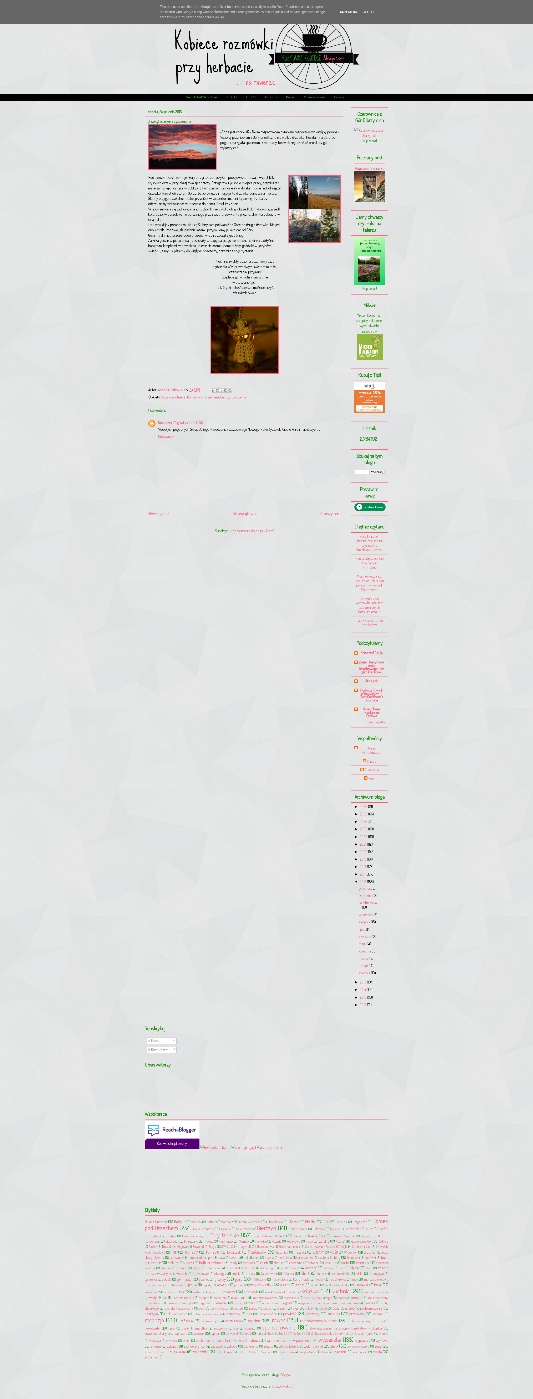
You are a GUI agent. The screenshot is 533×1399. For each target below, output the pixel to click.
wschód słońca (249, 1340)
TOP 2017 (191, 1252)
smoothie (201, 1328)
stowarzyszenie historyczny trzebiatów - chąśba (346, 1328)
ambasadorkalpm (201, 1257)
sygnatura (180, 1333)
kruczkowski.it (282, 1386)
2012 (363, 1004)
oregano (303, 1303)
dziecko (382, 1267)
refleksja (187, 1321)
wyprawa (361, 1340)
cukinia (165, 1268)
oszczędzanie (350, 1303)
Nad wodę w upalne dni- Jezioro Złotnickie (369, 563)
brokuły (173, 1262)
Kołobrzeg (152, 1241)
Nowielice (261, 1241)
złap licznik (225, 1352)
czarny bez (214, 1268)
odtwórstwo (270, 1303)
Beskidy (196, 1222)
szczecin (198, 1333)
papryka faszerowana (179, 1308)
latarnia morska (183, 1297)
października (368, 903)
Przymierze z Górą (362, 1241)
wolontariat (225, 1340)
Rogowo (182, 1246)
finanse (321, 1273)
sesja (171, 1328)
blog (337, 1257)
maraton (238, 1297)
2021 (363, 844)
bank (256, 1257)
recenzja (271, 97)
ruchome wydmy (359, 1321)
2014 (363, 989)
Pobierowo (293, 1241)
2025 (364, 814)
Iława (297, 1236)
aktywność (177, 1257)
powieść (289, 1313)
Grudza (369, 1229)
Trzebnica (282, 1252)
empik (236, 1273)
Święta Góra (286, 1352)
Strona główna (245, 513)
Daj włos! (341, 1222)
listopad (204, 1297)
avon (234, 1257)
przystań (378, 1314)
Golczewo (319, 1229)
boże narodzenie (173, 397)
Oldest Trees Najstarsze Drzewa (371, 712)
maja (362, 943)
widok (186, 1340)
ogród (287, 1303)
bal (246, 1257)
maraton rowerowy (265, 1297)
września (365, 914)
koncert (211, 1292)
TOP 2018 (212, 1252)
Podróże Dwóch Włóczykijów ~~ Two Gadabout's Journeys (371, 695)
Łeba (252, 1352)
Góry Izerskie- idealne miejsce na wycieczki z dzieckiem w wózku (370, 543)
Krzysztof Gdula (372, 653)
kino (182, 1292)
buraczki (188, 1262)
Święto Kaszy (307, 1352)
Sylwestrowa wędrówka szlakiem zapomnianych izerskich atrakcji (370, 605)
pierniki (281, 1308)
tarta (260, 1333)
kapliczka (343, 1285)
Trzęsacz (300, 1252)
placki (323, 1308)
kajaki (328, 1285)
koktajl (197, 1292)
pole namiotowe (176, 1314)
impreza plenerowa (376, 1279)
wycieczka (329, 1339)
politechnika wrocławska (207, 1314)
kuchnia (231, 97)
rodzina (254, 1320)
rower (290, 97)
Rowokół (198, 1246)
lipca (362, 929)
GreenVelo (336, 1229)
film (304, 1273)
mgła (328, 1297)
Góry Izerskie (224, 1235)
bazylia (269, 1257)
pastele (238, 1308)
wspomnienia (276, 1340)
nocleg (238, 1303)
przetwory (356, 1313)
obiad (251, 1303)
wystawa (382, 1340)
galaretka (151, 1279)
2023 (364, 829)
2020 (364, 851)
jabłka (192, 1285)
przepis (334, 1313)
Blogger (285, 1375)
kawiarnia (151, 1292)
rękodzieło (152, 1328)
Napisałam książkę (369, 168)
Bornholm (227, 1222)
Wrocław (350, 1252)
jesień (284, 1285)
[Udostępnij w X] (222, 390)
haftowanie (259, 1279)
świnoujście (360, 1352)
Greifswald (353, 1229)
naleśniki (221, 1303)
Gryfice (383, 1229)
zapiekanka (251, 1346)
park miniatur (219, 1308)
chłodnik (313, 1262)
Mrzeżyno (191, 1241)
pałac (253, 1308)
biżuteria (323, 1257)
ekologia (220, 1273)
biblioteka (285, 1257)
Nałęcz (209, 1241)
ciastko (329, 1262)
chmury (279, 1262)
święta (377, 1352)
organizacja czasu (325, 1303)
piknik (309, 1308)
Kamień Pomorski (343, 1236)
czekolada (232, 1268)
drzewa (328, 1268)
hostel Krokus (337, 1279)
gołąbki (166, 1279)
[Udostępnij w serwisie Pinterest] (230, 390)
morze (356, 1297)
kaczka (314, 1285)
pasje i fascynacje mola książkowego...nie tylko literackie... (371, 667)
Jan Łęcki (371, 681)
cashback (249, 1262)
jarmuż (238, 1285)
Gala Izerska (244, 1229)
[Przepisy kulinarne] (370, 358)
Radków (383, 1241)
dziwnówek (202, 1273)
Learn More (346, 12)
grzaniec (203, 1279)
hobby (319, 1279)
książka (309, 1291)
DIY (326, 1221)
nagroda (204, 1303)
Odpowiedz (166, 436)
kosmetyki (251, 1292)
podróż (251, 97)
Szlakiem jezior (361, 1246)
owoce (368, 1303)
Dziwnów (225, 1229)
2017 (363, 874)
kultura (369, 1292)
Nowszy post (159, 513)
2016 (363, 881)
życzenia (240, 397)
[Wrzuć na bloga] (218, 390)
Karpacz (366, 1236)
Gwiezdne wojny (192, 1236)
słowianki (231, 1333)
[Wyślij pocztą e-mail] (214, 390)
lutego (364, 965)
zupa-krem (178, 1352)
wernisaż (171, 1340)
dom (283, 1268)
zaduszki (216, 1346)
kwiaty (152, 1297)
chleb (264, 1262)
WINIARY (318, 1252)
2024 (364, 821)
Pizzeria (276, 1241)
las (165, 1297)
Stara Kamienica (289, 1246)
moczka (342, 1297)
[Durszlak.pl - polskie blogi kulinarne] (271, 1147)
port (249, 1314)
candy (233, 1262)
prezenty (312, 1313)
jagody (207, 1285)
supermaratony (156, 1333)
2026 (364, 806)
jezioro (300, 1285)
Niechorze (225, 1241)
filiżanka (288, 1273)
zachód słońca (194, 1346)
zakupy (232, 1346)
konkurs (228, 1291)
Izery (281, 1236)
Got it (368, 12)
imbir (354, 1279)
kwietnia (365, 951)
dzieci (368, 1268)
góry (238, 1279)
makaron (220, 1297)
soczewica (220, 1328)
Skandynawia (265, 1246)
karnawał (361, 1285)
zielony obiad (313, 1346)
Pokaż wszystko (376, 722)
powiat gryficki (267, 1314)
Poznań (340, 1241)
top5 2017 (285, 1333)
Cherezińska (275, 1222)
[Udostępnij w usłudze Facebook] (226, 390)
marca (364, 958)
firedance (337, 1273)
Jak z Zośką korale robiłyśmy (369, 622)
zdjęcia (268, 1346)
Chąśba (310, 1221)
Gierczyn (226, 397)
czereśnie (249, 1268)
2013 (363, 997)
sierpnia (365, 922)
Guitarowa (372, 770)
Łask (241, 1352)
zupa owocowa (154, 1352)
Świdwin (266, 1352)
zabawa (172, 1346)
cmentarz (362, 1262)
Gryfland (155, 1236)
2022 (364, 836)
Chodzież (294, 1222)
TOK (174, 1252)
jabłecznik (176, 1285)
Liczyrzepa (172, 1241)
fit (348, 1273)
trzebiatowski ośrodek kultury (334, 1333)
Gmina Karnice (298, 1229)
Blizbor (211, 1222)
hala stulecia (280, 1279)
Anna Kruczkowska (371, 750)
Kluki (380, 1236)
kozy (268, 1292)
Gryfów (171, 1236)
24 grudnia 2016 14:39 (188, 422)
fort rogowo (376, 1273)
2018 (363, 866)
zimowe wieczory (358, 1346)
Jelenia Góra (316, 1236)
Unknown (165, 422)
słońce (247, 1333)
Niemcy (244, 1241)
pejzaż (267, 1308)
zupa (378, 1346)
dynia (355, 1267)
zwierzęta (340, 97)
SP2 (223, 1246)
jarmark (222, 1285)
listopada (365, 895)
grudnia (365, 888)
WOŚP (334, 1252)
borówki (370, 1257)
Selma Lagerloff (241, 1246)
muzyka (188, 1303)
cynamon (181, 1268)
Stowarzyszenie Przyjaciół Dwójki (326, 1246)
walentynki (365, 1333)
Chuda (371, 761)
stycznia (365, 973)
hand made (301, 1279)
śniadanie (340, 1352)
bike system (305, 1257)
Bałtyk (178, 1221)
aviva (221, 1257)
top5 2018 (303, 1333)
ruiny (380, 1321)
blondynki (353, 1257)
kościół (280, 1292)
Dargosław (360, 1222)
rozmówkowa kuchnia (318, 1320)
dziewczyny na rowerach (169, 1273)
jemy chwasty (259, 1284)
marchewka (291, 1297)
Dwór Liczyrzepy (203, 1229)
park (202, 1308)
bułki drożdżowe (211, 1262)
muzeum (172, 1303)
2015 (363, 982)
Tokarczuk (234, 1252)
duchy (342, 1268)
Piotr (371, 778)
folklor (359, 1273)
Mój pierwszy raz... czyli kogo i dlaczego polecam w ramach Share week (369, 583)
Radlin (153, 1246)
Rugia (212, 1246)
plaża (336, 1308)
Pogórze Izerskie (317, 1241)
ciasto (345, 1262)
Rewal (166, 1246)
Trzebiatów (257, 1252)
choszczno (296, 1262)
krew (293, 1292)
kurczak (383, 1292)
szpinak (215, 1333)
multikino (155, 1303)
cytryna (197, 1268)
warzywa (155, 1340)
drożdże (311, 1267)
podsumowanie (371, 1308)
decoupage (267, 1268)
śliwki (324, 1352)
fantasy (250, 1273)
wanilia (383, 1333)
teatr (271, 1333)
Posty (154, 1041)
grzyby (220, 1279)
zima (334, 1346)
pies (296, 1308)
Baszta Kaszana (156, 1221)
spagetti (250, 1328)
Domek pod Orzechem (201, 97)
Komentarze (159, 1049)
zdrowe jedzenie (289, 1346)
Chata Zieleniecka (250, 1222)
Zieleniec (369, 1252)
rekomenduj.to (209, 1321)
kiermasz (168, 1292)
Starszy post (330, 513)
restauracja (233, 1321)
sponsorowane (314, 97)
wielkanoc (203, 1340)
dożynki (295, 1268)
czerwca (365, 936)
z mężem (156, 1346)
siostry (185, 1328)
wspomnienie (301, 1340)
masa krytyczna (313, 1298)
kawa (378, 1285)
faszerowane (269, 1273)
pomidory (233, 1313)
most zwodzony (378, 1297)
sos (236, 1328)
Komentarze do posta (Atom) (253, 530)
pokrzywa (152, 1313)
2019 (363, 859)
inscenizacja (157, 1285)
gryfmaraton (185, 1279)
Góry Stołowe (263, 1236)
